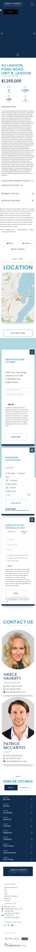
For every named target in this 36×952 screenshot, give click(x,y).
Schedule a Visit (24, 532)
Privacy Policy (15, 585)
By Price (6, 806)
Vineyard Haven (22, 230)
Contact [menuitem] (7, 901)
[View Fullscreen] (4, 282)
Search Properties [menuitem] (10, 887)
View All (11, 788)
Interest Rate (10, 491)
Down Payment (11, 484)
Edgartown (7, 833)
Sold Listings (8, 859)
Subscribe (15, 437)
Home (2, 230)
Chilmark (7, 826)
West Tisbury (8, 846)
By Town (6, 799)
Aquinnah (7, 819)
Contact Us (11, 531)
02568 (31, 230)
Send (16, 593)
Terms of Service (24, 600)
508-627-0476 (9, 907)
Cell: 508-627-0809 (13, 689)
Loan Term (9, 468)
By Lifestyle (7, 813)
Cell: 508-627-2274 (13, 758)
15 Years (21, 473)
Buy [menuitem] (5, 890)
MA (13, 230)
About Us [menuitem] (7, 898)
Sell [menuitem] (5, 892)
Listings (8, 230)
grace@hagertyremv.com (16, 692)
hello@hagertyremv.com (13, 909)
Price (7, 477)
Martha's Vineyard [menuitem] (10, 896)
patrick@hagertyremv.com (16, 761)
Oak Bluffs (7, 839)
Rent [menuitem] (6, 894)
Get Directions (18, 333)
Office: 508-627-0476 (14, 686)
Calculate (16, 503)
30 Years (11, 473)
